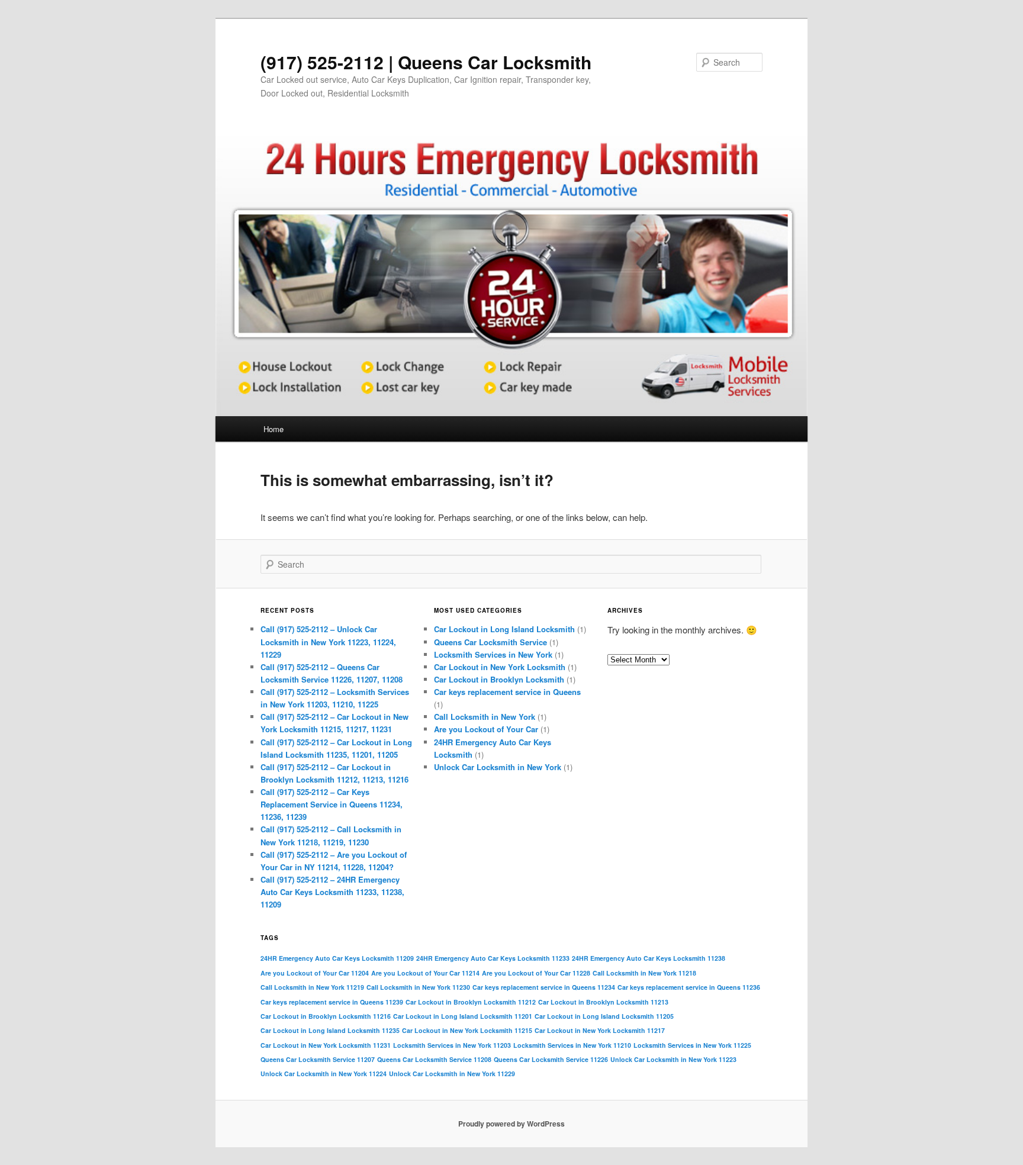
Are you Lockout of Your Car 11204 (314, 972)
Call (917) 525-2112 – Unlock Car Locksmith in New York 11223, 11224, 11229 (328, 641)
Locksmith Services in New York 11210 (572, 1045)
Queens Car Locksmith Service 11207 (317, 1059)
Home (273, 429)
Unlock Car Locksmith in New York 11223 (673, 1059)
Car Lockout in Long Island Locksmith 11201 (462, 1016)
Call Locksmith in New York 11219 (312, 987)
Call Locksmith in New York (484, 716)
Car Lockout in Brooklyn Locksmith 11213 (603, 1001)
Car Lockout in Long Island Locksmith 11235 (330, 1030)
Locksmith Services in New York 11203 (452, 1045)
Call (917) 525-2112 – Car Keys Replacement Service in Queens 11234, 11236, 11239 (331, 804)
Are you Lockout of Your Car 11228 (536, 972)
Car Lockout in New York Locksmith (499, 666)
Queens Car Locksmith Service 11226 (551, 1059)
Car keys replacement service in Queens (507, 691)
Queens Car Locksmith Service (490, 642)
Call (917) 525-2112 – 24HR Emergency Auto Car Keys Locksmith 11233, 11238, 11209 (332, 892)
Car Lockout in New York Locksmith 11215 (467, 1030)
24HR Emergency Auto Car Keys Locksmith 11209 (337, 958)
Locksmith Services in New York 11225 (692, 1045)
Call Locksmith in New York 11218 (644, 972)
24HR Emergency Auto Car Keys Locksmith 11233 (493, 958)
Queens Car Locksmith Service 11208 (434, 1059)
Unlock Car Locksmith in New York (497, 767)
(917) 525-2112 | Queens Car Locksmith (425, 62)
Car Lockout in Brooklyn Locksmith (499, 679)
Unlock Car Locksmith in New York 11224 (323, 1073)
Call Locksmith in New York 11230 (418, 987)
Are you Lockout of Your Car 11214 (425, 972)
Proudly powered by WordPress (511, 1123)
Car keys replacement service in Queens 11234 (543, 987)
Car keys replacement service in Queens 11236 (688, 987)
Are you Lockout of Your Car (486, 729)
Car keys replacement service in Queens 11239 (331, 1001)
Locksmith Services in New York (493, 654)
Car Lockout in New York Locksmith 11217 (600, 1030)
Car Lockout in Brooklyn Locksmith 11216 (325, 1016)
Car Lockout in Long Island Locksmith (504, 629)
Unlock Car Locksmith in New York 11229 (452, 1073)
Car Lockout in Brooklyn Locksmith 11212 (471, 1001)
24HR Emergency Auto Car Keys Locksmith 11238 (648, 958)
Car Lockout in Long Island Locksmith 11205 (604, 1016)
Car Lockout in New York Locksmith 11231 (325, 1045)
